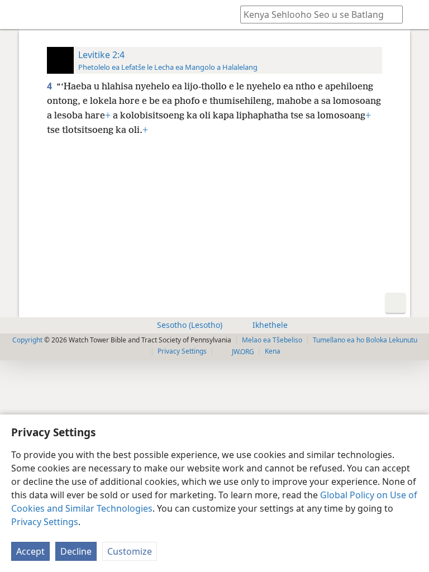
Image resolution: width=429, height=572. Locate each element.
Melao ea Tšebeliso (272, 340)
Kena (272, 351)
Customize (129, 551)
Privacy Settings (44, 522)
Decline (76, 551)
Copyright (27, 340)
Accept (30, 551)
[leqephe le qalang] (16, 14)
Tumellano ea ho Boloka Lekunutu (365, 340)
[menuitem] (16, 14)
